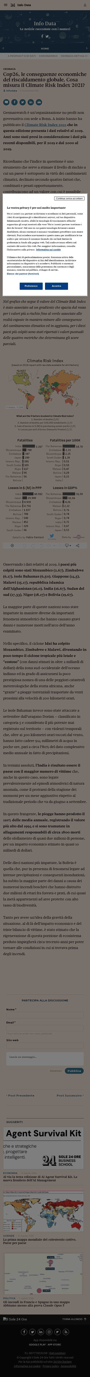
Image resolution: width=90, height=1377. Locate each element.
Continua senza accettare (69, 198)
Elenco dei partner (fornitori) (23, 273)
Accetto (56, 286)
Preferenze (31, 286)
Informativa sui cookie (48, 249)
